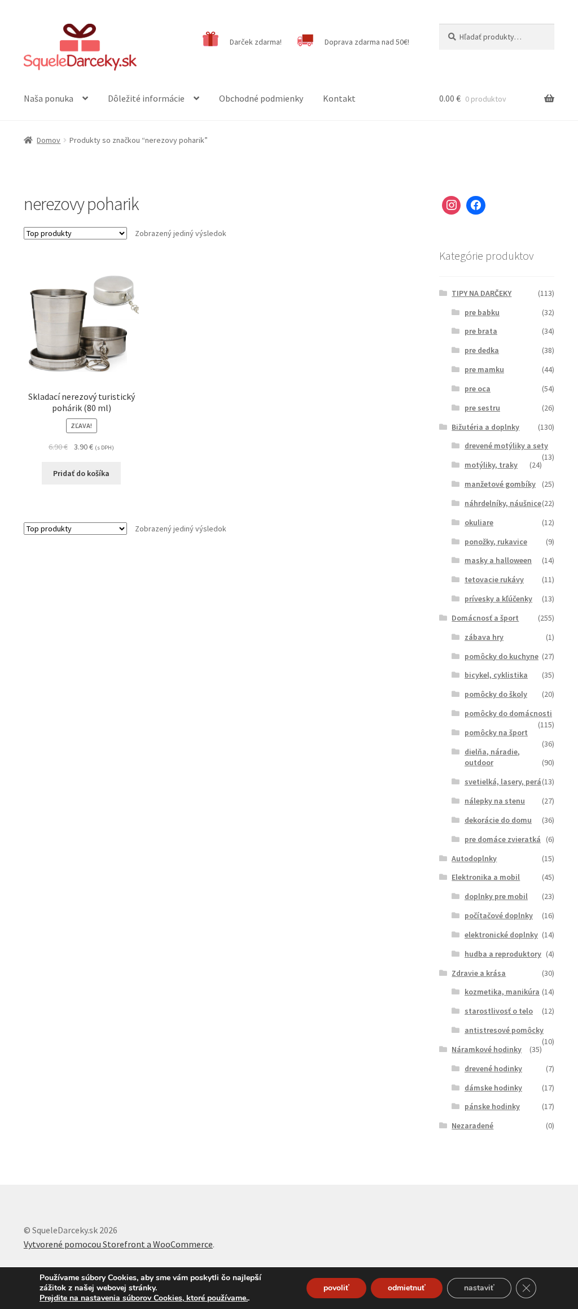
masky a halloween (498, 560)
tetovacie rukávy (494, 579)
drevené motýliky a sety (506, 445)
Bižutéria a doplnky (485, 427)
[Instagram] (451, 205)
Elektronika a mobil (486, 877)
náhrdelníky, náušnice (503, 503)
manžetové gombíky (500, 484)
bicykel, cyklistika (496, 675)
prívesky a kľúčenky (498, 599)
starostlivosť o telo (499, 1011)
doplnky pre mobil (496, 896)
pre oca (478, 388)
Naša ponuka (48, 98)
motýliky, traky (491, 465)
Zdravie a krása (479, 973)
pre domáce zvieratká (503, 839)
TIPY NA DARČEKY (481, 293)
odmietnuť (407, 1287)
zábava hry (484, 637)
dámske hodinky (493, 1088)
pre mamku (484, 369)
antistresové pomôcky (504, 1030)
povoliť (336, 1287)
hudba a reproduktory (503, 954)
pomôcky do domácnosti (508, 713)
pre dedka (482, 350)
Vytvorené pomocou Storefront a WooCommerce (118, 1244)
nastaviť (479, 1287)
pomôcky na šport (496, 732)
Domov (48, 140)
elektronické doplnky (501, 935)
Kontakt (339, 98)
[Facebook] (475, 205)
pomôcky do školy (496, 694)
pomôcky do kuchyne (501, 656)
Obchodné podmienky (261, 98)
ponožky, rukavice (496, 541)
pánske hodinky (492, 1106)
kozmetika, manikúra (502, 992)
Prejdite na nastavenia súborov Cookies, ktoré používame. (144, 1298)
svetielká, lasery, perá (503, 781)
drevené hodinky (493, 1068)
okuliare (479, 522)
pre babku (482, 312)
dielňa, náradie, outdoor (492, 757)
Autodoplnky (474, 858)
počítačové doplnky (499, 915)
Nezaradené (472, 1125)
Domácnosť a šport (485, 618)
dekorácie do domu (498, 820)
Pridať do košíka (81, 473)
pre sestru (482, 408)
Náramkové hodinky (487, 1049)
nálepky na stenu (495, 801)
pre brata (481, 331)
